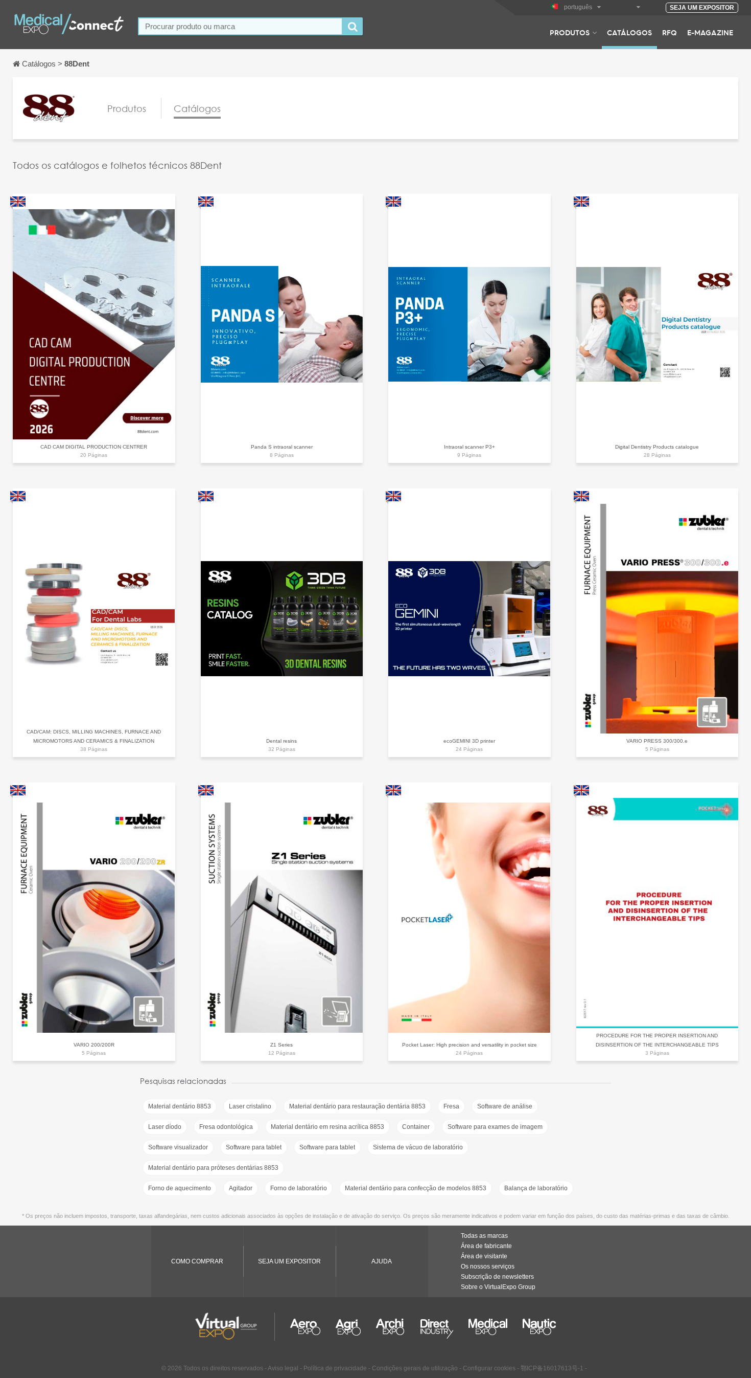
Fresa (451, 1106)
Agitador (240, 1188)
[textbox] (240, 26)
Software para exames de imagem (495, 1126)
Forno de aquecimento (179, 1188)
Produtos (570, 32)
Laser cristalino (250, 1106)
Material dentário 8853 (179, 1106)
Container (416, 1126)
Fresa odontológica (226, 1126)
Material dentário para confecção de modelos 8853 (415, 1188)
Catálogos (629, 32)
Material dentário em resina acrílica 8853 (327, 1126)
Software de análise (504, 1106)
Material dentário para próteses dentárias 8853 (213, 1167)
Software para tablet (253, 1147)
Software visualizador (178, 1147)
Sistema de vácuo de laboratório (418, 1147)
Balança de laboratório (536, 1188)
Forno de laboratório (298, 1188)
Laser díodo (164, 1126)
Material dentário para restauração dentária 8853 (357, 1106)
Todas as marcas (484, 1235)
